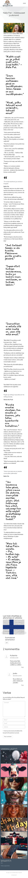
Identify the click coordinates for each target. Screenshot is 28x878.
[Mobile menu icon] (24, 3)
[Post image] (14, 627)
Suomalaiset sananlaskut (10, 638)
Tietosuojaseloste (5, 866)
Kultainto (13, 655)
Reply (22, 667)
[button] (6, 1)
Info (2, 863)
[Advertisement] (14, 304)
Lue (7, 642)
